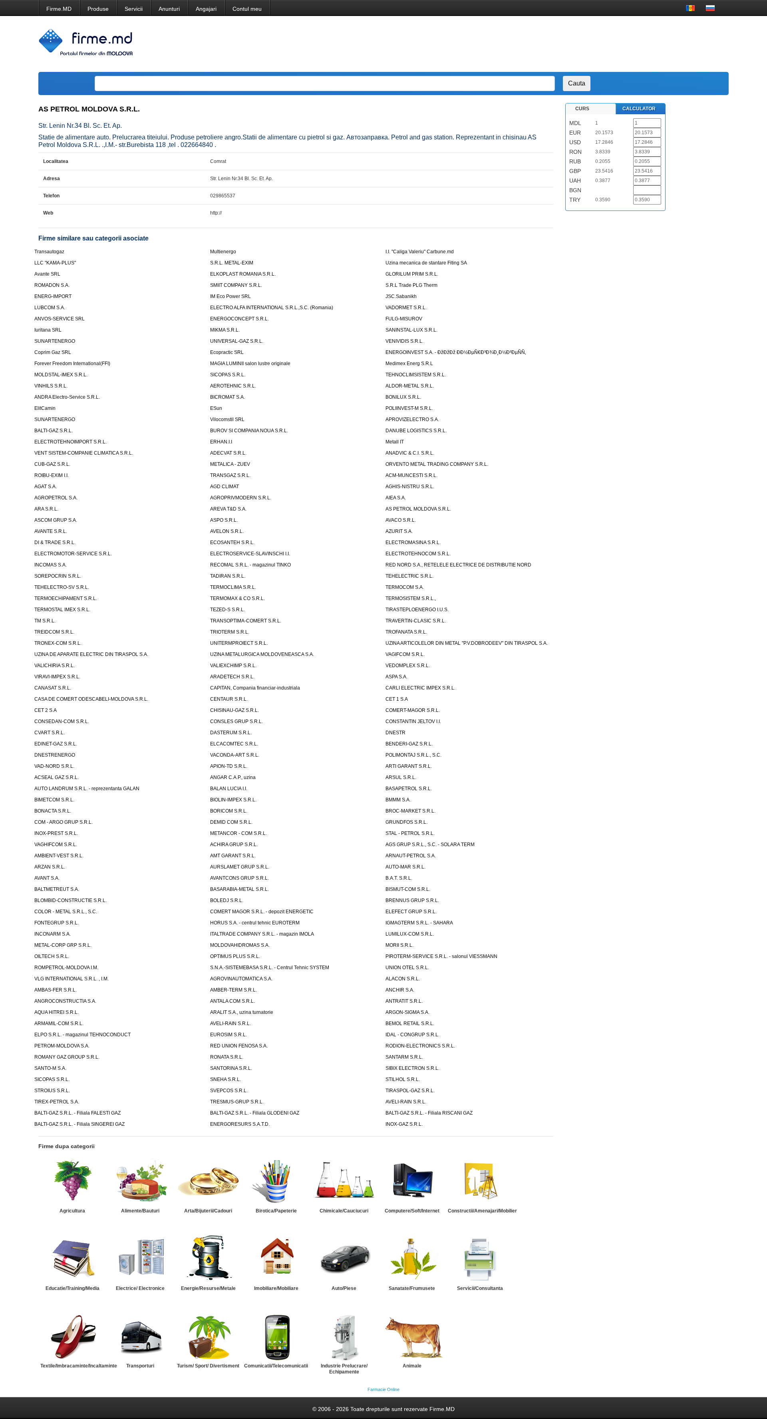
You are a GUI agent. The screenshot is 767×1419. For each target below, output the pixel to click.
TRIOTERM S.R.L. (229, 632)
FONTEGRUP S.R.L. (56, 923)
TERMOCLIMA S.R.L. (233, 587)
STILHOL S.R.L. (402, 1079)
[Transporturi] (140, 1336)
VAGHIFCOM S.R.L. (55, 844)
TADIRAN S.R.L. (227, 576)
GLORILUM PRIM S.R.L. (411, 274)
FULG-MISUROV (403, 319)
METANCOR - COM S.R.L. (238, 833)
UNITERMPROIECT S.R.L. (239, 643)
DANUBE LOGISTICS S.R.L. (416, 430)
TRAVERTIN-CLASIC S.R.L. (415, 621)
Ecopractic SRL (227, 352)
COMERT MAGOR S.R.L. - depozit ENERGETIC (262, 911)
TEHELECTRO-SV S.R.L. (61, 587)
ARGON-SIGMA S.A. (407, 1012)
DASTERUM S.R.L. (231, 732)
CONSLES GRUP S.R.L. (236, 721)
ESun (216, 408)
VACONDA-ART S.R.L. (234, 755)
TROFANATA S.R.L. (406, 632)
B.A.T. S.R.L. (398, 878)
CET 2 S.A (45, 710)
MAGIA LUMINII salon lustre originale (250, 363)
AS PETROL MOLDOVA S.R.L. (418, 509)
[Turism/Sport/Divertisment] (208, 1336)
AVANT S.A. (47, 878)
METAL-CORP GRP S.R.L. (62, 945)
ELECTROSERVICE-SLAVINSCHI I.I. (250, 553)
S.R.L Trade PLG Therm (411, 285)
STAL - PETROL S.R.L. (410, 833)
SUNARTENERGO (54, 341)
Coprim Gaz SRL (52, 352)
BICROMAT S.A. (227, 397)
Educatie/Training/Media (72, 1288)
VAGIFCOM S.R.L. (405, 654)
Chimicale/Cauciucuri (344, 1211)
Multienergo (223, 251)
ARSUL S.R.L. (400, 777)
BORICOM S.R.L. (228, 811)
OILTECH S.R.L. (51, 956)
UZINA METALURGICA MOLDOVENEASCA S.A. (262, 654)
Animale (412, 1366)
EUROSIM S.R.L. (228, 1034)
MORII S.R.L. (399, 945)
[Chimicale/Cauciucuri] (344, 1181)
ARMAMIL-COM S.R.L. (58, 1023)
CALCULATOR (639, 108)
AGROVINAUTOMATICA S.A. (241, 979)
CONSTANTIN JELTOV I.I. (413, 721)
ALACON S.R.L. (402, 979)
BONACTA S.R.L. (52, 811)
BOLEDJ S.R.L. (226, 900)
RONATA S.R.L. (226, 1057)
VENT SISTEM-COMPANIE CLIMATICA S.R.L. (83, 453)
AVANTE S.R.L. (50, 531)
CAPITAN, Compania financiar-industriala (255, 688)
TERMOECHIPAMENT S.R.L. (65, 598)
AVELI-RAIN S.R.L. (230, 1023)
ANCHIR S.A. (399, 990)
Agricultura (72, 1211)
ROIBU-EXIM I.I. (51, 475)
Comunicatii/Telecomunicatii (276, 1366)
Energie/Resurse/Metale (208, 1288)
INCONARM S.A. (52, 934)
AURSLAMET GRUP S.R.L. (239, 867)
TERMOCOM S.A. (404, 587)
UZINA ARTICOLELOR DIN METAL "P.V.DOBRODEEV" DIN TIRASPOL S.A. (466, 643)
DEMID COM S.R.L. (231, 822)
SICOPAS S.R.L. (227, 375)
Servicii (134, 9)
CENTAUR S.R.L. (229, 699)
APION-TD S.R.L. (228, 766)
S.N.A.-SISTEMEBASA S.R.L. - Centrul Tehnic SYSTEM (269, 967)
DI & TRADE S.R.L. (55, 542)
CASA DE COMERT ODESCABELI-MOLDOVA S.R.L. (91, 699)
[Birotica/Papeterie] (276, 1181)
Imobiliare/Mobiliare (276, 1288)
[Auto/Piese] (344, 1259)
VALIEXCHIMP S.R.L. (233, 665)
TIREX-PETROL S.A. (56, 1102)
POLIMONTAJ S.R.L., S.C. (413, 755)
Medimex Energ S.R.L (409, 363)
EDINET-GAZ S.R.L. (55, 744)
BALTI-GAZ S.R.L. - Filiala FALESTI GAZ (77, 1113)
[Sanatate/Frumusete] (412, 1259)
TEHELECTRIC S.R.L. (409, 576)
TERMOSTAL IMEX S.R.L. (62, 609)
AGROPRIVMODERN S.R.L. (240, 498)
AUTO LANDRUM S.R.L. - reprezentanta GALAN (86, 788)
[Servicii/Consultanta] (480, 1259)
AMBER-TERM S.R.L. (233, 990)
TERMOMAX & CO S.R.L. (237, 598)
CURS (582, 108)
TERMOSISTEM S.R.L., (410, 598)
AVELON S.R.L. (227, 531)
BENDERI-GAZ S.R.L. (409, 744)
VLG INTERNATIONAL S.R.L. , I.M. (71, 979)
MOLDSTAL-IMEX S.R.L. (60, 375)
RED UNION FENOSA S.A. (239, 1046)
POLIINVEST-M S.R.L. (409, 408)
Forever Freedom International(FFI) (72, 363)
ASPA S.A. (396, 677)
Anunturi (169, 9)
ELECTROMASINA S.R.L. (413, 542)
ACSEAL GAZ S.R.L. (56, 777)
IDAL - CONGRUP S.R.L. (412, 1034)
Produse (98, 9)
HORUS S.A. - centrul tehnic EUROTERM (255, 923)
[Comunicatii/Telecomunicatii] (276, 1336)
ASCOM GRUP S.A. (55, 520)
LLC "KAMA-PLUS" (55, 263)
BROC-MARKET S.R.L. (410, 811)
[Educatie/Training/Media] (72, 1259)
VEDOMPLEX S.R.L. (407, 665)
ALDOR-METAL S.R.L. (409, 386)
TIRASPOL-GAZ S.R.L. (410, 1090)
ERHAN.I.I (221, 442)
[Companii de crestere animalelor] (412, 1336)
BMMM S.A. (398, 800)
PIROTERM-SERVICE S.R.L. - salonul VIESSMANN (441, 956)
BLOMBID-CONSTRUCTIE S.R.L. (70, 900)
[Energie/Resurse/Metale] (208, 1259)
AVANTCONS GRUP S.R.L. (239, 878)
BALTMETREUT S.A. (56, 889)
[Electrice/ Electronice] (140, 1259)
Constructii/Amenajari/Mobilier (482, 1211)
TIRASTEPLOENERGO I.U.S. (417, 609)
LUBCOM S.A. (49, 307)
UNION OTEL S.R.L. (407, 967)
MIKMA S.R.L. (225, 330)
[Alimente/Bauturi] (140, 1181)
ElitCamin (45, 408)
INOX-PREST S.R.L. (56, 833)
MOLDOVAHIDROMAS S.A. (240, 945)
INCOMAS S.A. (50, 565)
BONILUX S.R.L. (403, 397)
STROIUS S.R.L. (52, 1090)
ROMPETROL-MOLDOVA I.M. (66, 967)
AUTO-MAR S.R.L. (405, 867)
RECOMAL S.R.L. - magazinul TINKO (250, 565)
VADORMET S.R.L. (406, 307)
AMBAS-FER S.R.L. (55, 990)
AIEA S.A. (395, 498)
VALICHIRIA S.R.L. (54, 665)
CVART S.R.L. (49, 732)
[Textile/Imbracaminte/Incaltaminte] (72, 1336)
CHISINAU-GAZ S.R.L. (234, 710)
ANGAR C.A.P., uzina (233, 777)
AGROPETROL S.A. (55, 498)
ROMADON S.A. (52, 285)
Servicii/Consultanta (480, 1288)
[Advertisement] (576, 44)
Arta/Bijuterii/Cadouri (208, 1211)
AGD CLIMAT (224, 486)
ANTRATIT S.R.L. (404, 1001)
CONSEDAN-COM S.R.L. (61, 721)
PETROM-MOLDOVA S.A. (61, 1046)
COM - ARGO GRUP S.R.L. (63, 822)
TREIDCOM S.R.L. (54, 632)
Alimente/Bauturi (140, 1211)
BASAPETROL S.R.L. (408, 788)
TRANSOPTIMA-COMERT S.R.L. (245, 621)
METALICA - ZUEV (230, 464)
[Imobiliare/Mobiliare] (276, 1259)
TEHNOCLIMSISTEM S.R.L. (415, 375)
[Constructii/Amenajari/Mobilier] (480, 1181)
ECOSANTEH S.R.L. (232, 542)
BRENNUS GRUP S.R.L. (412, 900)
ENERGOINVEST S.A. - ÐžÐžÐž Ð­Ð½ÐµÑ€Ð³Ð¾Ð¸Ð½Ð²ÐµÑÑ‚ (455, 352)
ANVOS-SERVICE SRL (59, 319)
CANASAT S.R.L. (52, 688)
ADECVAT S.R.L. (228, 453)
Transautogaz (49, 251)
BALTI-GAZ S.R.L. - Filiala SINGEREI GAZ (79, 1124)
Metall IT (394, 442)
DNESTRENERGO (54, 755)
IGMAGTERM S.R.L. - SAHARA (419, 923)
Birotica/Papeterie (276, 1211)
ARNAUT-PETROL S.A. (410, 856)
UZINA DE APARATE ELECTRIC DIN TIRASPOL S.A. (91, 654)
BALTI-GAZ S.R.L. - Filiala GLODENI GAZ (254, 1113)
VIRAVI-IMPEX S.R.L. (57, 677)
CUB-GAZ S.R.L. (52, 464)
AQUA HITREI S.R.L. (56, 1012)
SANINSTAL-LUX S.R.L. (411, 330)
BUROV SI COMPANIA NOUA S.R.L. (249, 430)
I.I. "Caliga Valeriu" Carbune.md (419, 251)
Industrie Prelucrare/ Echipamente (344, 1369)
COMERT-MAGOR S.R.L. (412, 710)
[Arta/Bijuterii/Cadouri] (208, 1181)
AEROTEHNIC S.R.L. (233, 386)
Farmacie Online (383, 1389)
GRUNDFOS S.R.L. (406, 822)
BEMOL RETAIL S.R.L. (409, 1023)
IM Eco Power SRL (230, 296)
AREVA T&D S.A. (228, 509)
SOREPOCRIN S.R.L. (57, 576)
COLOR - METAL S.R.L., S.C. (65, 911)
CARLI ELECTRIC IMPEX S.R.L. (420, 688)
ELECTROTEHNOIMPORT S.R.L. (70, 442)
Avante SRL (47, 274)
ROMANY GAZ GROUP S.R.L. (66, 1057)
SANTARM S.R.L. (404, 1057)
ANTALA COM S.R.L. (232, 1001)
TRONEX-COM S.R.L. (57, 643)
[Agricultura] (72, 1181)
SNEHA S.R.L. (225, 1079)
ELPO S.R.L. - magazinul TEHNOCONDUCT (82, 1034)
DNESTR (395, 732)
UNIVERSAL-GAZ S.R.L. (236, 341)
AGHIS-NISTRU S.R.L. (409, 486)
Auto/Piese (344, 1288)
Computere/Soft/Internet (412, 1211)
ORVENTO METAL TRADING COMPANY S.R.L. (436, 464)
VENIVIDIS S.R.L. (404, 341)
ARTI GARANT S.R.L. (408, 766)
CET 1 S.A (396, 699)
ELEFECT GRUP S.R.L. (411, 911)
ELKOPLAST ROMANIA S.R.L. (243, 274)
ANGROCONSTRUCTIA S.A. (65, 1001)
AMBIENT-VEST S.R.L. (58, 856)
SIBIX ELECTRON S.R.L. (412, 1068)
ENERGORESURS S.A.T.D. (240, 1124)
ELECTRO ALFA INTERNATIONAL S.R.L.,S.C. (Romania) (271, 307)
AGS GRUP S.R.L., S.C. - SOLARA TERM (430, 844)
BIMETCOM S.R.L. (54, 800)
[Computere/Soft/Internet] (412, 1181)
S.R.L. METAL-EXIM (231, 263)
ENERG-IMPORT (53, 296)
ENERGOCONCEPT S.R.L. (239, 319)
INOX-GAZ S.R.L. (404, 1124)
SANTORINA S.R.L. (231, 1068)
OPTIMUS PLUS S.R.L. (235, 956)
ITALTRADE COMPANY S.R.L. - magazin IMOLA (262, 934)
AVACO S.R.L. (400, 520)
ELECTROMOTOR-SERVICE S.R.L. (73, 553)
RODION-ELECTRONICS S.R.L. (420, 1046)
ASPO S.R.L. (224, 520)
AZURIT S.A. (399, 531)
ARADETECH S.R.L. (232, 677)
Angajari (206, 9)
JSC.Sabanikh (401, 296)
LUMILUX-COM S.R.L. (409, 934)
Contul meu (247, 9)
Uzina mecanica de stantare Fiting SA (426, 263)
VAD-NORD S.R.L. (54, 766)
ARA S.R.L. (46, 509)
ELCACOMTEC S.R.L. (234, 744)
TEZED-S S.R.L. (227, 609)
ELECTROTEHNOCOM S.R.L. (418, 553)
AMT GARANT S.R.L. (233, 856)
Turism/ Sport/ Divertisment (208, 1366)
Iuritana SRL (48, 330)
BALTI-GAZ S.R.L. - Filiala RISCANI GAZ (429, 1113)
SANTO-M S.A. (50, 1068)
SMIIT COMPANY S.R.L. (236, 285)
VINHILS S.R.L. (51, 386)
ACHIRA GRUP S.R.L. (234, 844)
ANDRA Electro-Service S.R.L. (67, 397)
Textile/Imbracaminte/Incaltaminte (78, 1366)
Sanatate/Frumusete (412, 1288)
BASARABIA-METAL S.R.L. (239, 889)
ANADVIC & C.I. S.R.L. (409, 453)
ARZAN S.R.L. (49, 867)
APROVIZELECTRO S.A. (412, 419)
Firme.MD (59, 9)
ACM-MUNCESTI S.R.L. (411, 475)
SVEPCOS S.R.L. (229, 1090)
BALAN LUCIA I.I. (228, 788)
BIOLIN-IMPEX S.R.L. (233, 800)
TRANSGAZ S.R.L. (230, 475)
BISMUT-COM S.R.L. (407, 889)
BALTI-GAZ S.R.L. (53, 430)
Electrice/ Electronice (140, 1288)
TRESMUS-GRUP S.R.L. (237, 1102)
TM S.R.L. (45, 621)
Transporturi (140, 1366)
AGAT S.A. (45, 486)
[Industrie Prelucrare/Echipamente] (344, 1336)
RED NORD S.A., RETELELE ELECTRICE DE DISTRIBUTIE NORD (458, 565)
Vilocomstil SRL (227, 419)
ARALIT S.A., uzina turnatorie (241, 1012)
